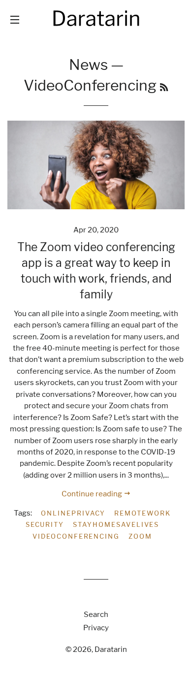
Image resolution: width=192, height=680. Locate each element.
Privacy (96, 627)
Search (96, 614)
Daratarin (111, 649)
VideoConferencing (76, 536)
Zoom (140, 536)
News (88, 64)
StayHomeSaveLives (116, 524)
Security (45, 524)
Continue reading (93, 493)
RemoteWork (142, 513)
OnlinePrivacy (73, 513)
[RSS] (164, 87)
